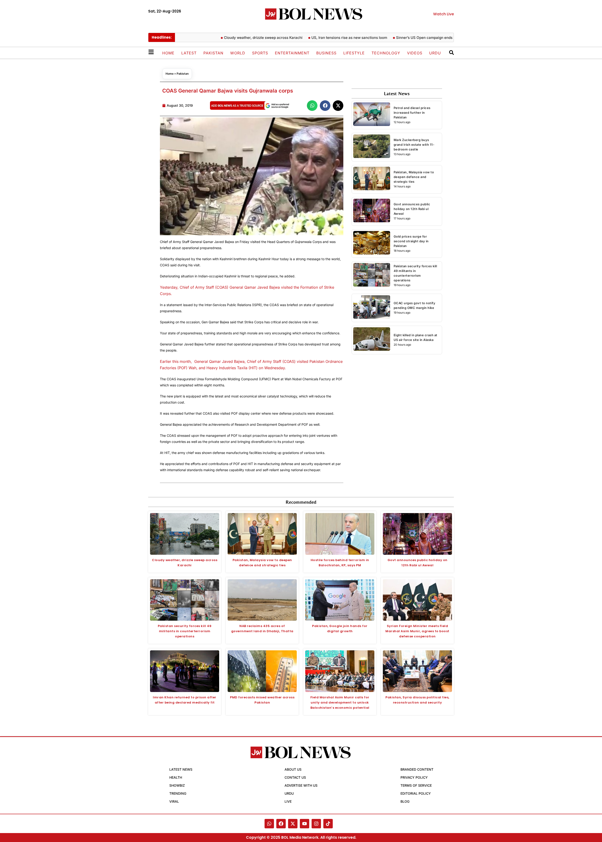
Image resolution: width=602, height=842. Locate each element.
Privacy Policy (414, 777)
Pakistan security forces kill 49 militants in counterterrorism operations (185, 631)
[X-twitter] (292, 823)
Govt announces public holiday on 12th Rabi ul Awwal (412, 208)
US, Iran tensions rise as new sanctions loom (338, 37)
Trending (177, 793)
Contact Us (295, 777)
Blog (404, 801)
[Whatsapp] (269, 823)
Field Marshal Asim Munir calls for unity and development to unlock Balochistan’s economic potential (339, 702)
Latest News (180, 769)
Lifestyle (354, 53)
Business (326, 53)
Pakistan (213, 53)
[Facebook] (281, 823)
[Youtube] (304, 823)
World (237, 53)
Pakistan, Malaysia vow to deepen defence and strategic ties (414, 176)
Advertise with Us (301, 785)
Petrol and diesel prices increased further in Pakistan (412, 112)
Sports (260, 53)
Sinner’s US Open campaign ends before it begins (426, 37)
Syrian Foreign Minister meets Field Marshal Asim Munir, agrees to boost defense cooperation (417, 631)
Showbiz (177, 785)
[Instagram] (316, 823)
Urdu (435, 53)
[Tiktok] (328, 823)
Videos (414, 53)
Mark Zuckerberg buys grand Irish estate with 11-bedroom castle (414, 144)
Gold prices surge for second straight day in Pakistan (411, 241)
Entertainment (292, 53)
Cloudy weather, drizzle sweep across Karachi (251, 37)
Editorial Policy (415, 793)
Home (168, 53)
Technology (386, 53)
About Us (293, 769)
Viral (174, 801)
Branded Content (416, 769)
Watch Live (443, 14)
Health (175, 777)
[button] (312, 105)
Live (288, 801)
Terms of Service (416, 785)
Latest (189, 53)
